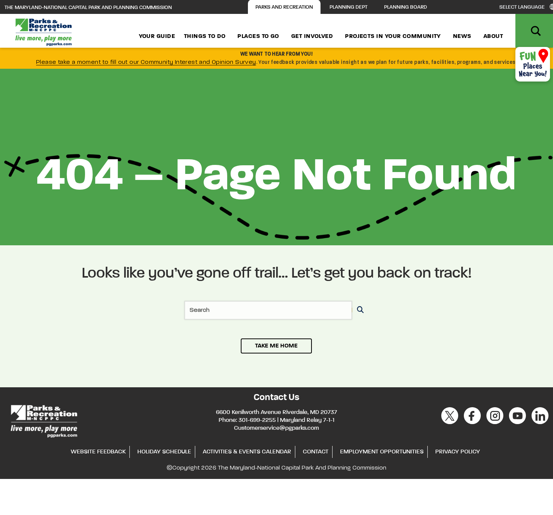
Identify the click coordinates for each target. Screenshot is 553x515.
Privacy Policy (457, 452)
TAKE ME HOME (276, 346)
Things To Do (204, 36)
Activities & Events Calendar (247, 452)
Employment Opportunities (382, 452)
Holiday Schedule (164, 452)
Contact (315, 452)
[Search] (359, 310)
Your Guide (157, 36)
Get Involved (312, 36)
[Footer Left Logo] (43, 420)
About (493, 36)
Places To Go (258, 36)
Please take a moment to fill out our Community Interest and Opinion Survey (146, 62)
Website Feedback (98, 452)
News (462, 36)
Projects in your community (393, 36)
